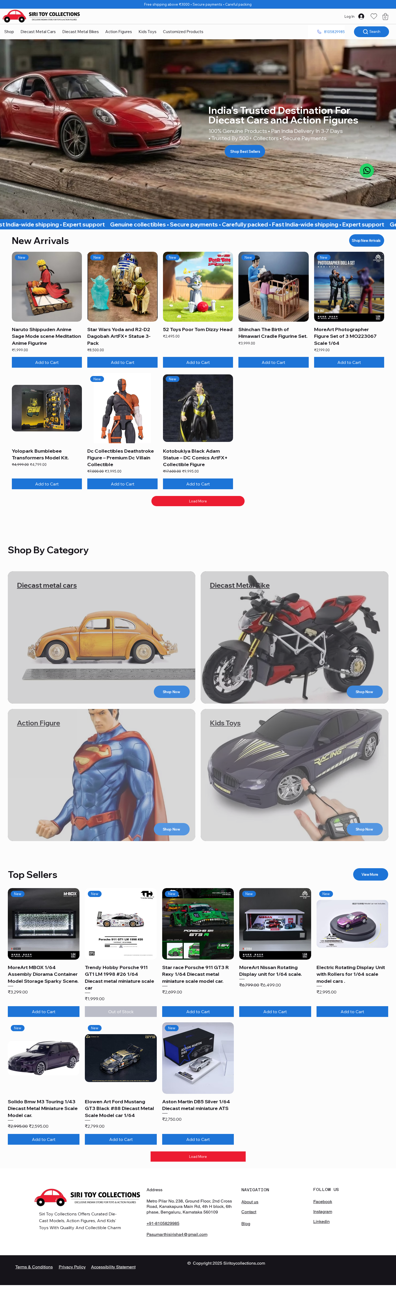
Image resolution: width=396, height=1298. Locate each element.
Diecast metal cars (47, 585)
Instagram (322, 1211)
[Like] (367, 171)
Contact (248, 1211)
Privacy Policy (72, 1266)
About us (249, 1201)
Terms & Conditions (34, 1266)
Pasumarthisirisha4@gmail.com (177, 1234)
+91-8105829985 (163, 1223)
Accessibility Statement (113, 1266)
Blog (245, 1223)
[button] (385, 16)
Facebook (322, 1201)
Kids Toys (225, 723)
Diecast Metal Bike (240, 585)
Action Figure (38, 723)
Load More (198, 501)
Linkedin (321, 1221)
